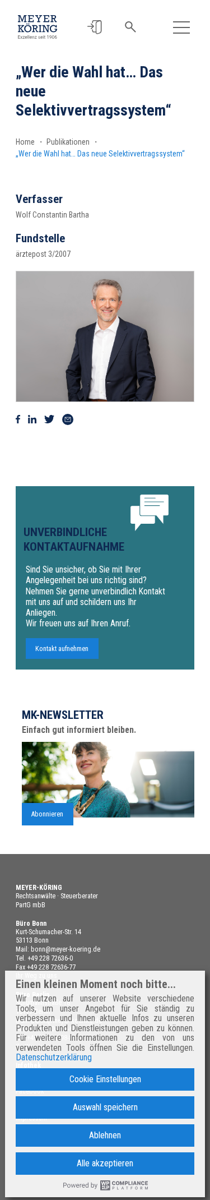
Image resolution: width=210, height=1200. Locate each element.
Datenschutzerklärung (54, 1058)
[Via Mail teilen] (67, 419)
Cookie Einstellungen (105, 1079)
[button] (94, 27)
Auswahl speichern (105, 1107)
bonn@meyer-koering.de (65, 949)
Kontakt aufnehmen (61, 649)
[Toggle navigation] (181, 27)
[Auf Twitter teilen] (49, 419)
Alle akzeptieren (105, 1163)
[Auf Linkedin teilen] (32, 419)
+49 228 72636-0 (50, 958)
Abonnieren (47, 814)
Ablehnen (105, 1135)
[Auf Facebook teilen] (18, 419)
